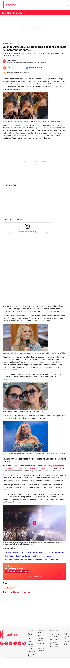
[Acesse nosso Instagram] (2, 643)
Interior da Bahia (41, 632)
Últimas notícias (30, 635)
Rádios (66, 631)
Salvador (30, 641)
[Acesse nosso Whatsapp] (24, 643)
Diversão (30, 644)
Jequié (40, 646)
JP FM (65, 644)
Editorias (30, 631)
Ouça (8, 67)
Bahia (29, 639)
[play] (34, 523)
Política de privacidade (54, 643)
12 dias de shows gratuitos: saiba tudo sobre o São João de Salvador (33, 560)
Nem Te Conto (15, 13)
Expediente (54, 637)
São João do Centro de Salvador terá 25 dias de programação (31, 556)
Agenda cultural (30, 648)
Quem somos (54, 634)
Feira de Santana (40, 639)
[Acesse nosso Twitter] (10, 643)
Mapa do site (54, 647)
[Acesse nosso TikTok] (15, 643)
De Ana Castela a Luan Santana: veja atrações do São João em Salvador (35, 552)
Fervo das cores (31, 655)
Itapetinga (41, 643)
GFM (65, 634)
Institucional (54, 631)
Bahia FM (66, 641)
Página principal (43, 636)
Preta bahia (31, 651)
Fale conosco (54, 639)
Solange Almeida (8, 587)
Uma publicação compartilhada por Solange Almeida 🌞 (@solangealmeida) (26, 233)
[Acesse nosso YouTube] (19, 643)
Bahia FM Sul (66, 638)
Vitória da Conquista (41, 649)
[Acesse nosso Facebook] (6, 643)
